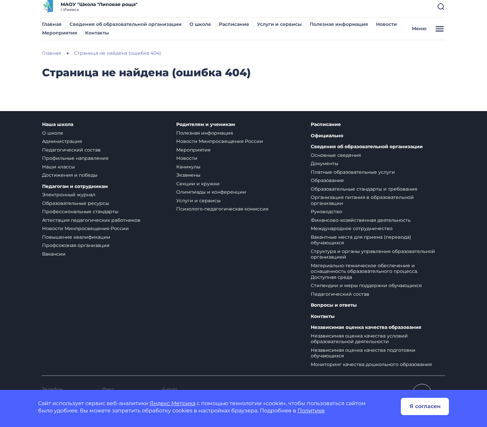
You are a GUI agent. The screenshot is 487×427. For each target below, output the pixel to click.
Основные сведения (336, 155)
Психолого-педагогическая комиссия (222, 209)
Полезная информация (339, 24)
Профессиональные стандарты (80, 211)
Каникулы (188, 167)
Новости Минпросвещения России (85, 228)
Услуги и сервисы (279, 24)
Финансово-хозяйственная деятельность (360, 220)
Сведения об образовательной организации (126, 24)
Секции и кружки (198, 184)
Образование (327, 180)
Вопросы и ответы (334, 305)
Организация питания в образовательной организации (362, 200)
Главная (52, 24)
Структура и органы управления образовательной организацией (373, 254)
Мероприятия (59, 33)
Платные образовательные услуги (353, 172)
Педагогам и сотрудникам (75, 186)
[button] (441, 7)
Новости (386, 24)
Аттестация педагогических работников (91, 220)
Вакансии (54, 254)
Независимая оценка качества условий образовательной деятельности (359, 339)
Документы (324, 163)
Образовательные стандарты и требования (364, 189)
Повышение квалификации (76, 237)
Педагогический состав (71, 150)
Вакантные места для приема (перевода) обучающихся (361, 240)
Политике (311, 410)
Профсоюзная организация (75, 245)
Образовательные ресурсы (75, 203)
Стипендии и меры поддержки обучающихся (366, 285)
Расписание (234, 24)
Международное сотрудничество (352, 228)
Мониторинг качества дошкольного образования (371, 364)
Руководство (326, 211)
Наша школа (57, 124)
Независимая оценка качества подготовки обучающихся (363, 353)
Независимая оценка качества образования (366, 327)
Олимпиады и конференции (211, 192)
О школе (200, 24)
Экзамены (188, 175)
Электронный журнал (68, 195)
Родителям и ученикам (205, 124)
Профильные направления (75, 158)
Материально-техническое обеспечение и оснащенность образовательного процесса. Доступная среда (364, 271)
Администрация (62, 141)
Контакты (97, 33)
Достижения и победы (69, 175)
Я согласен (425, 406)
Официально (327, 136)
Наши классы (58, 167)
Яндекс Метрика (172, 403)
